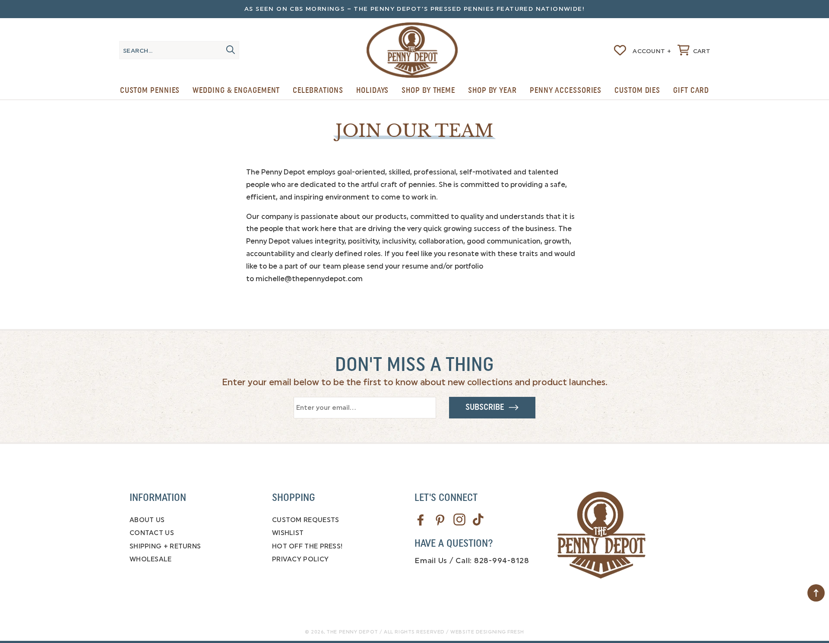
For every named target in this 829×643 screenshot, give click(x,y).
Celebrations (318, 90)
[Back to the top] (816, 593)
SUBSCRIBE (486, 407)
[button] (693, 50)
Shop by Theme (428, 90)
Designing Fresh (500, 632)
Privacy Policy (300, 559)
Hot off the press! (307, 546)
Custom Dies (637, 90)
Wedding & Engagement (236, 90)
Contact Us (152, 533)
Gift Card (691, 90)
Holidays (372, 90)
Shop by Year (492, 90)
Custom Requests (305, 520)
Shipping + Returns (165, 546)
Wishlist (288, 533)
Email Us (430, 560)
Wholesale (151, 559)
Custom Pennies (150, 90)
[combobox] (179, 50)
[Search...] (230, 49)
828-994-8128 (501, 560)
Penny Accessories (565, 90)
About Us (147, 520)
